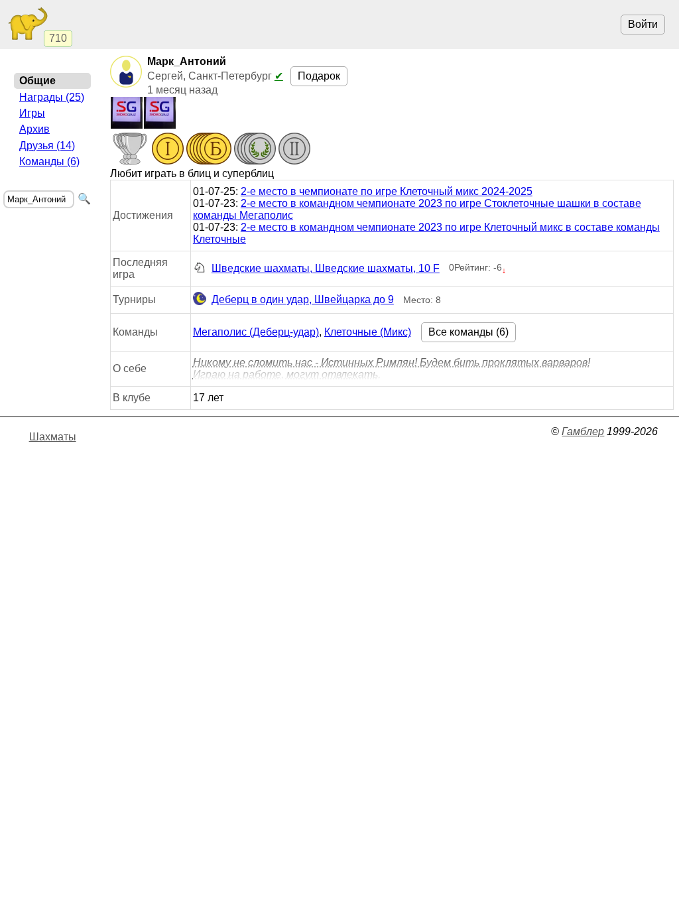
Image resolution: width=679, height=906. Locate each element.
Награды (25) (51, 97)
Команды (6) (49, 161)
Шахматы (52, 436)
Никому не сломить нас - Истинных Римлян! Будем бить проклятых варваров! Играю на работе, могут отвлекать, (391, 368)
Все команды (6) (468, 332)
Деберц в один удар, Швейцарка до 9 (303, 299)
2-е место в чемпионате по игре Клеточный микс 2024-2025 (386, 191)
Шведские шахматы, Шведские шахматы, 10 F (326, 268)
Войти (643, 24)
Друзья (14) (47, 145)
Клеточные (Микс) (367, 332)
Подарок (319, 76)
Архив (34, 129)
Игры (32, 113)
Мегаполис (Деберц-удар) (256, 332)
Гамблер (583, 431)
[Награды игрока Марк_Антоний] (210, 150)
